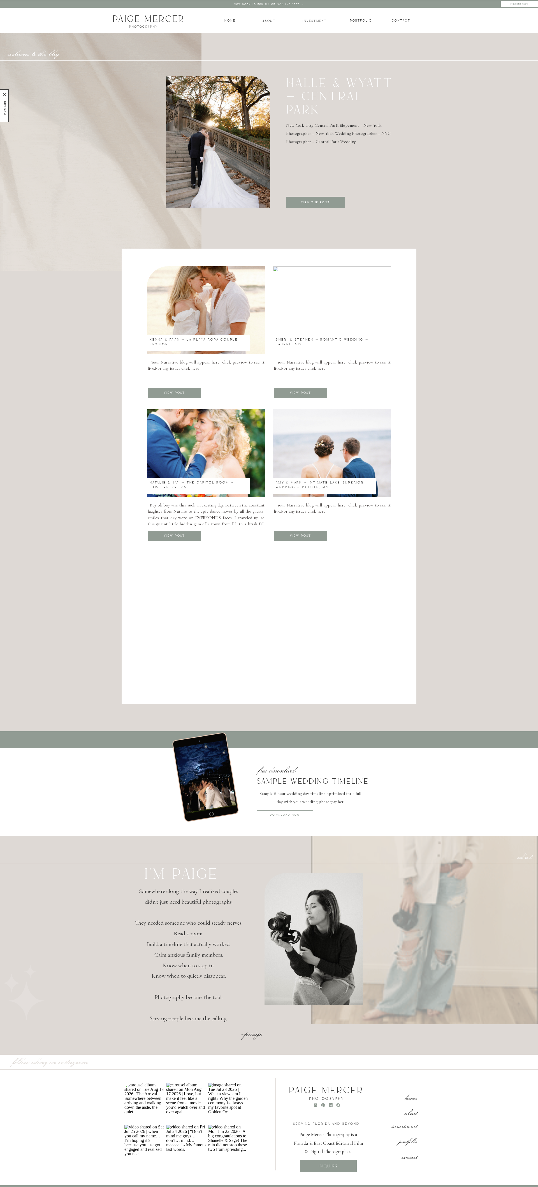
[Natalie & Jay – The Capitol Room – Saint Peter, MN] (206, 453)
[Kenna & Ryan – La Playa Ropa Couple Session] (206, 310)
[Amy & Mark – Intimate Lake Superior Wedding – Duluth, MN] (332, 453)
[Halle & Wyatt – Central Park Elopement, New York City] (218, 142)
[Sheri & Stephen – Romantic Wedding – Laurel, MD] (332, 310)
